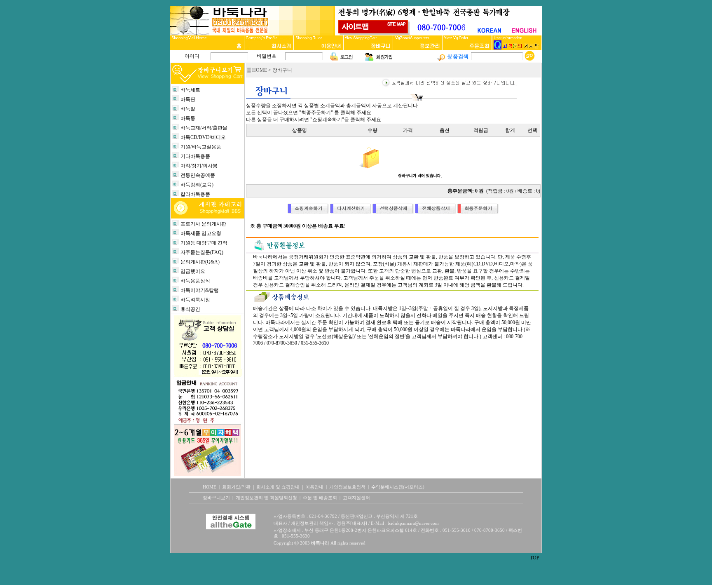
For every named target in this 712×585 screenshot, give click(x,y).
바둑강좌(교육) (196, 185)
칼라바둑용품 (195, 194)
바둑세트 (190, 90)
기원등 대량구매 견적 (203, 243)
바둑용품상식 (195, 281)
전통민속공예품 (197, 175)
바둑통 (187, 118)
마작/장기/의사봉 (199, 166)
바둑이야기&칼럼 (199, 290)
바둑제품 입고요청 (200, 233)
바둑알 (187, 109)
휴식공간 (190, 309)
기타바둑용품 (195, 156)
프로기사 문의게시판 (203, 224)
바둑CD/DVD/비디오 (203, 137)
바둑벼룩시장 (195, 300)
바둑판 (187, 99)
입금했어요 (192, 271)
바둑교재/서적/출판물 (203, 128)
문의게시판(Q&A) (200, 262)
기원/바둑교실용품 (200, 147)
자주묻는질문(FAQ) (201, 252)
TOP (534, 558)
